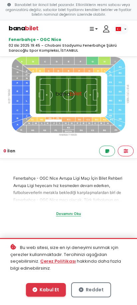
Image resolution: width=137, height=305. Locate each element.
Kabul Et (49, 289)
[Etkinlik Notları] (107, 151)
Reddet (94, 289)
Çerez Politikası (58, 261)
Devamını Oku (68, 213)
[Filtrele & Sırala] (126, 151)
